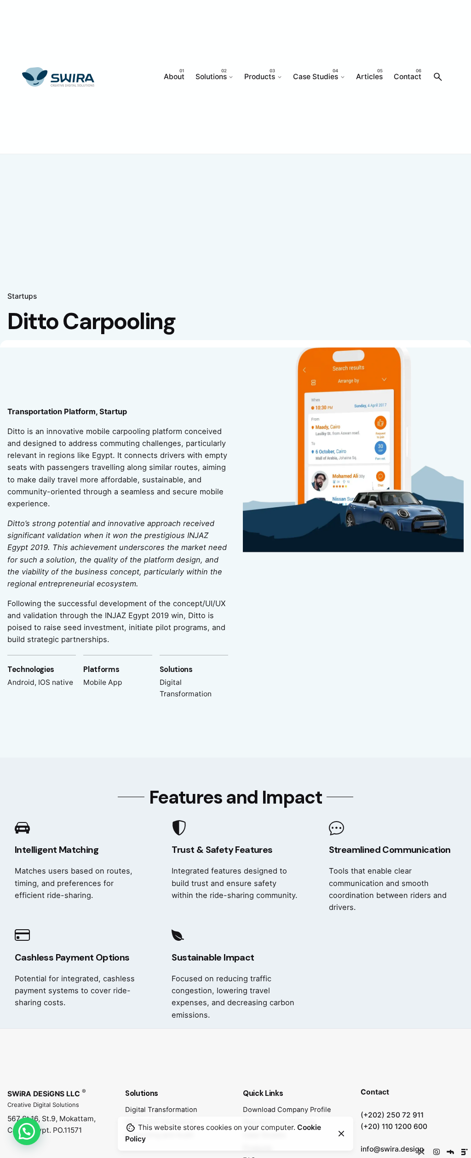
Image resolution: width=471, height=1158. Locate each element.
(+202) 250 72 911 (392, 1115)
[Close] (341, 1133)
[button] (26, 1131)
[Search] (438, 77)
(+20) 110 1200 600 (394, 1126)
